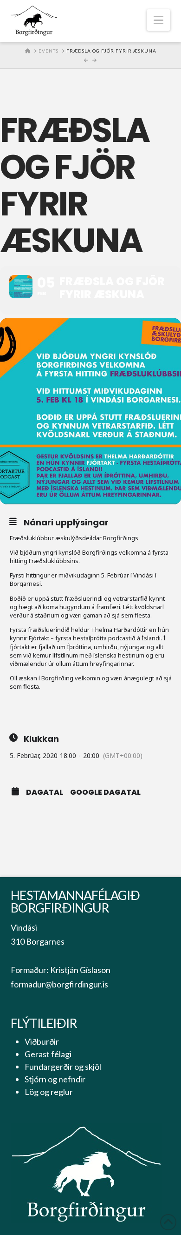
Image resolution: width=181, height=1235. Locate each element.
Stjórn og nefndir (55, 1079)
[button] (158, 20)
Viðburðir (42, 1041)
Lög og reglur (49, 1092)
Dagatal (44, 792)
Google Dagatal (105, 792)
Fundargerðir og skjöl (63, 1066)
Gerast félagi (48, 1054)
